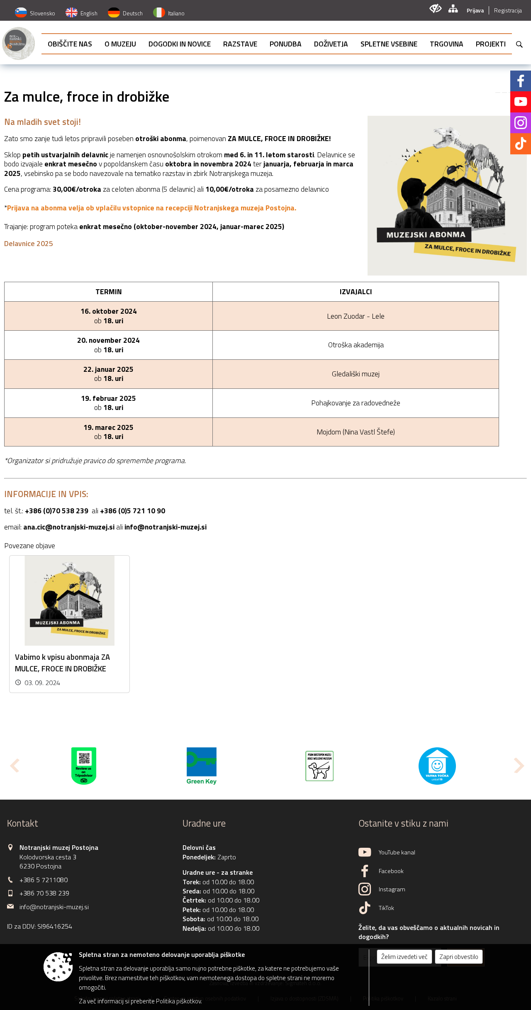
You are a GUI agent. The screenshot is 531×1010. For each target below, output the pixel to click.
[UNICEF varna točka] (437, 766)
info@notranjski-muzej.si (165, 526)
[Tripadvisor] (84, 766)
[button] (14, 765)
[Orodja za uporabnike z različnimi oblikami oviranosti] (435, 8)
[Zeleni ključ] (201, 766)
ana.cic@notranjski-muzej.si (68, 526)
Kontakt (22, 823)
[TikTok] (520, 143)
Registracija (508, 10)
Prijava (475, 10)
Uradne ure (204, 823)
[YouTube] (520, 101)
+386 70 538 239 (44, 893)
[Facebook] (520, 81)
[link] (497, 92)
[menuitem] (69, 44)
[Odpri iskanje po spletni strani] (519, 44)
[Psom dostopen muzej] (319, 766)
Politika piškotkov (178, 1001)
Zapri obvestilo (458, 956)
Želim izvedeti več (404, 956)
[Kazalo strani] (453, 8)
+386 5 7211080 (43, 879)
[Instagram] (520, 122)
